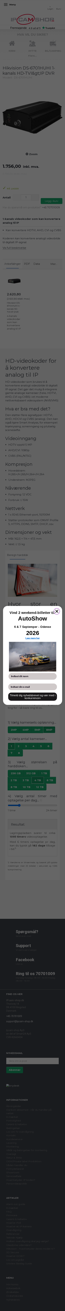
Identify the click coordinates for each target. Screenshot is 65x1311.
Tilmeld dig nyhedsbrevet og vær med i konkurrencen (32, 697)
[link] (32, 657)
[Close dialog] (57, 611)
